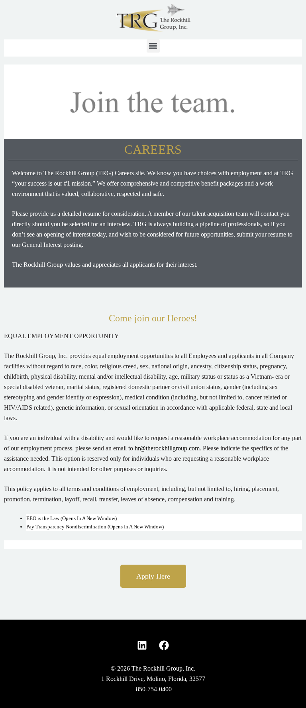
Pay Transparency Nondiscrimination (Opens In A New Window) (95, 527)
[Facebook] (164, 645)
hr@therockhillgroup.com (167, 448)
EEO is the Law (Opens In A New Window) (71, 518)
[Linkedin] (142, 645)
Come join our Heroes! (153, 318)
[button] (153, 46)
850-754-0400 (154, 689)
